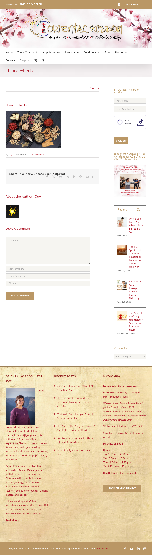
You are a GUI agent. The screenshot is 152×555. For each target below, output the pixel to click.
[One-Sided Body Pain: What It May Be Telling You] (122, 219)
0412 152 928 (31, 4)
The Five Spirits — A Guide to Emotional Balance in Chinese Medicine (135, 256)
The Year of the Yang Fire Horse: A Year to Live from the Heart (136, 321)
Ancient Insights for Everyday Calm (73, 452)
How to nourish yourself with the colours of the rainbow (75, 440)
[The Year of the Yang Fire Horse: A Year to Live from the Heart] (122, 313)
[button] (43, 60)
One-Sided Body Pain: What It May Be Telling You (136, 225)
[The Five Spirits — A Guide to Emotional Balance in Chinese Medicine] (122, 247)
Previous (94, 88)
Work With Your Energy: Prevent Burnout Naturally (135, 290)
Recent (122, 209)
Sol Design (102, 548)
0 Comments (38, 154)
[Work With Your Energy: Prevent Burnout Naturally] (122, 281)
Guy (10, 154)
